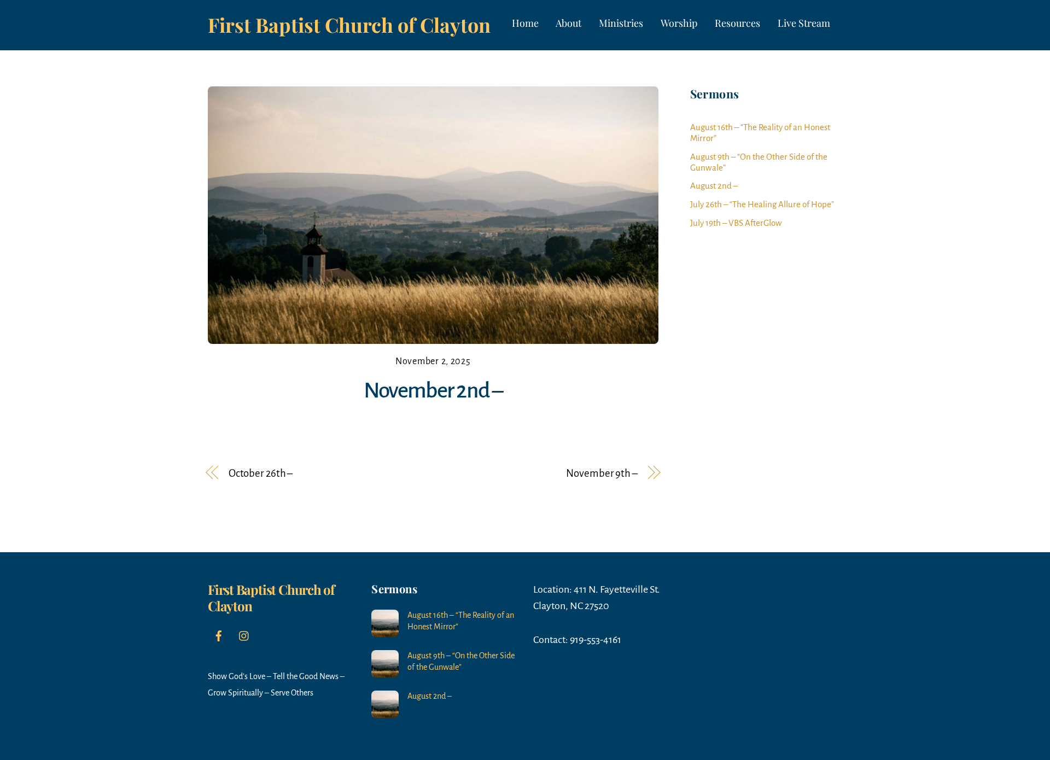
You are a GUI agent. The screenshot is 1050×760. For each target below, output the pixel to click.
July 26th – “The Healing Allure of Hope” (762, 204)
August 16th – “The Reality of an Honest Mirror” (460, 621)
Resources (737, 23)
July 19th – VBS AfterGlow (736, 222)
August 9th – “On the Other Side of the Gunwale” (461, 661)
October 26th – (261, 473)
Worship (679, 23)
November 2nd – (433, 390)
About (568, 23)
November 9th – (602, 473)
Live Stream (804, 23)
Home (525, 23)
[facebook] (219, 635)
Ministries (621, 23)
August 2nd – (714, 185)
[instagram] (244, 635)
